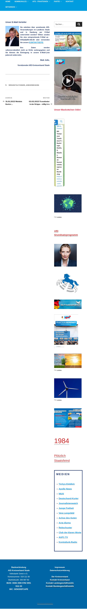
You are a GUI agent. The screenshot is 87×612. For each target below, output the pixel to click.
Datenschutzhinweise (45, 603)
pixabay (59, 217)
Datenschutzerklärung (60, 570)
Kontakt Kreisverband (60, 580)
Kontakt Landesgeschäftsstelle (60, 583)
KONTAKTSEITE (36, 42)
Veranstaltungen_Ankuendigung (24, 85)
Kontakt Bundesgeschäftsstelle (60, 586)
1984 (61, 441)
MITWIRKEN (10, 7)
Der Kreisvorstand (60, 576)
